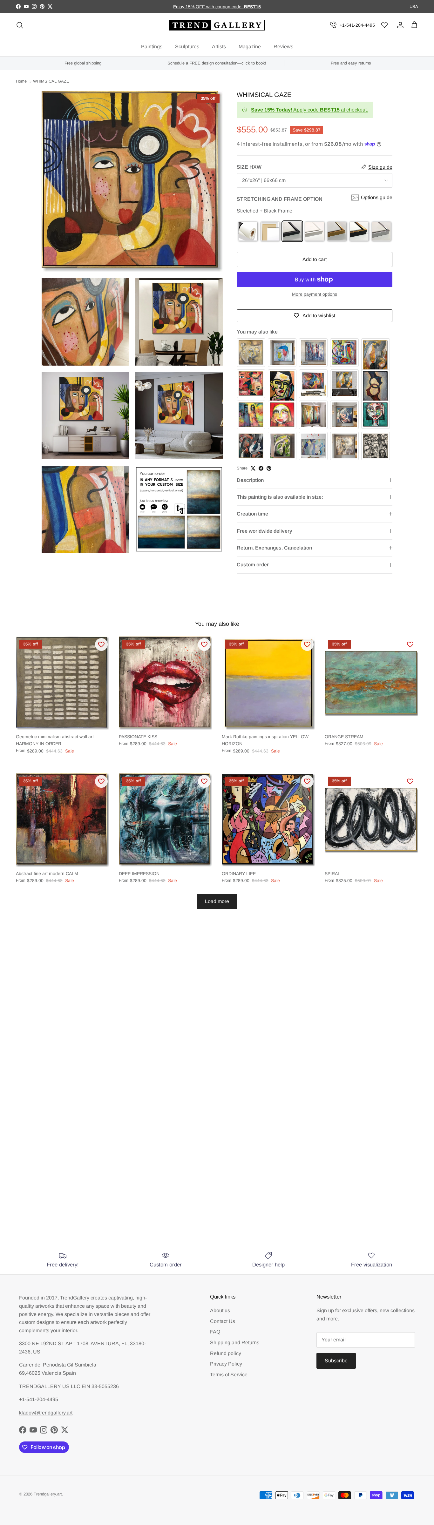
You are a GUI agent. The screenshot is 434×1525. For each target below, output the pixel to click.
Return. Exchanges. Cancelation (274, 547)
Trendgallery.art (48, 1494)
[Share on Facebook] (261, 468)
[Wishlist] (384, 25)
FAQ (215, 1331)
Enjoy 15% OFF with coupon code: (208, 6)
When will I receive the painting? (151, 1112)
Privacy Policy (226, 1363)
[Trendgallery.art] (217, 25)
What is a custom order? (139, 1216)
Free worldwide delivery (264, 531)
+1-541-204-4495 (357, 25)
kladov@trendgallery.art (45, 1412)
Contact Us (222, 1321)
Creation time (252, 513)
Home (21, 81)
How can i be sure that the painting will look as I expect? (187, 1159)
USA (414, 6)
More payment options (314, 294)
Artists (219, 46)
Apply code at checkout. (309, 109)
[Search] (20, 25)
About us (220, 1310)
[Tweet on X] (253, 468)
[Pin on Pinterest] (269, 468)
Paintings (151, 46)
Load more (217, 901)
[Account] (399, 25)
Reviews (283, 46)
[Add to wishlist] (101, 644)
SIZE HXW (249, 167)
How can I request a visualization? (154, 1135)
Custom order (253, 564)
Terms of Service (229, 1374)
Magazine (250, 46)
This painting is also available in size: (280, 497)
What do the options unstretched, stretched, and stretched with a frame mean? (209, 1188)
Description (250, 480)
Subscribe (336, 1360)
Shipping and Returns (234, 1342)
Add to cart (314, 259)
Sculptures (187, 46)
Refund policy (225, 1353)
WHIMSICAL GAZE (51, 81)
